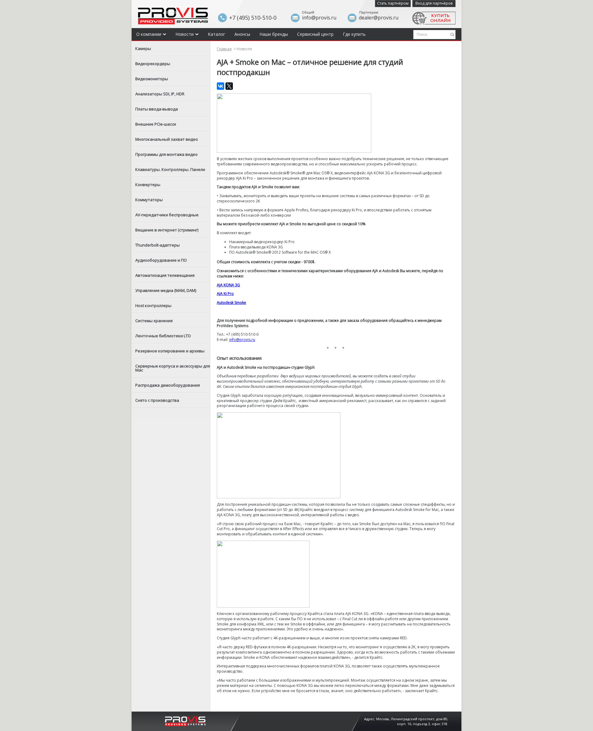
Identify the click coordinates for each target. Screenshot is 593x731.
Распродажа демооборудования (167, 385)
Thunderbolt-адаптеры (157, 245)
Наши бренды (273, 34)
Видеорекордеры (152, 63)
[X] (229, 86)
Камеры (143, 48)
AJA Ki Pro (225, 293)
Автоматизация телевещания (165, 275)
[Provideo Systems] (185, 720)
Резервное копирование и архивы (169, 351)
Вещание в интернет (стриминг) (166, 230)
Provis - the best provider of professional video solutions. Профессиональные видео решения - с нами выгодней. (173, 16)
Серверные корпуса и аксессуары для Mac (172, 368)
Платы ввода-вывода (156, 109)
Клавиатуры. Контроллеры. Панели (170, 169)
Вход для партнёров (433, 3)
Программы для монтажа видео (166, 154)
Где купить (354, 34)
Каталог (216, 34)
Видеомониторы (151, 78)
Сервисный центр (315, 34)
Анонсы (242, 34)
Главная (224, 49)
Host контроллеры (153, 305)
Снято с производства (157, 400)
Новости (184, 34)
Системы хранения (154, 320)
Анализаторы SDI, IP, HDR (159, 94)
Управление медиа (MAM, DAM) (165, 290)
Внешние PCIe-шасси (155, 124)
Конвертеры (147, 184)
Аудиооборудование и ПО (161, 260)
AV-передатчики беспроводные (167, 215)
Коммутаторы (149, 199)
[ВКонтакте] (220, 86)
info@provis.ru (242, 339)
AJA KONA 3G (228, 285)
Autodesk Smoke (231, 302)
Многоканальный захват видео (166, 139)
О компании (148, 34)
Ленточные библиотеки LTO (163, 336)
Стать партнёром (393, 3)
